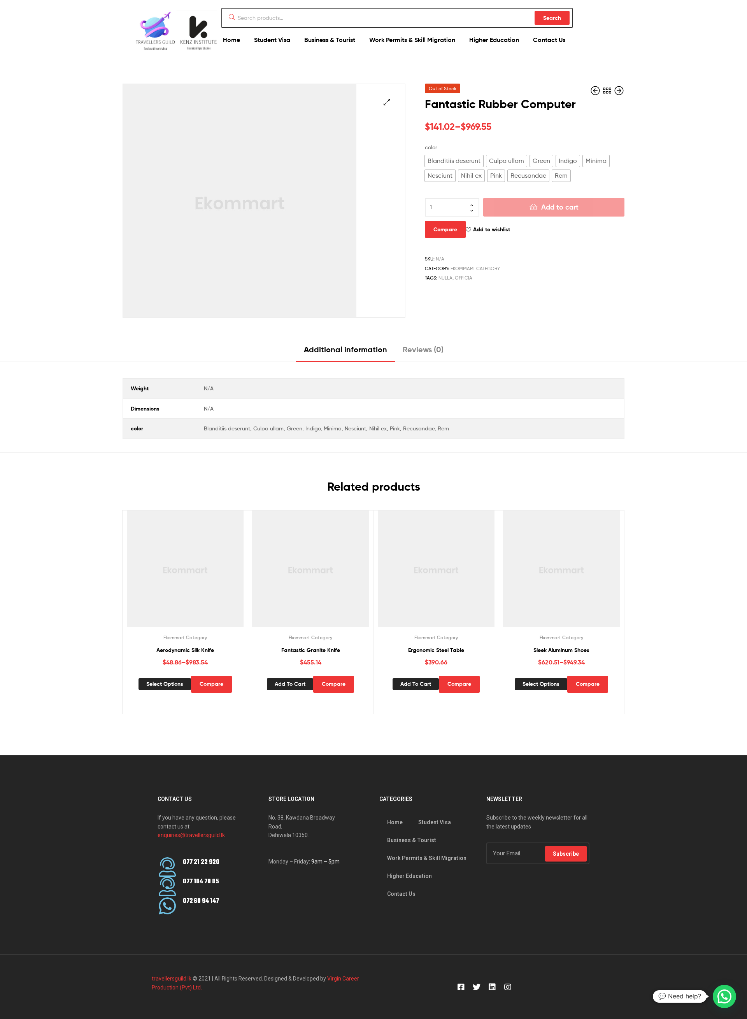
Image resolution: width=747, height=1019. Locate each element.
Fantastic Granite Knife (310, 650)
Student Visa (272, 40)
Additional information (345, 349)
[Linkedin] (492, 987)
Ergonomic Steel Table (436, 650)
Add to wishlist (491, 229)
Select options (164, 683)
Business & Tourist (329, 40)
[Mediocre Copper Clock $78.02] (619, 91)
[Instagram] (508, 987)
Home (231, 40)
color (431, 147)
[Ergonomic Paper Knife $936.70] (596, 91)
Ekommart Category (475, 268)
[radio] (454, 161)
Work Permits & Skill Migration (412, 40)
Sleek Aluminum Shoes (561, 650)
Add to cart (560, 207)
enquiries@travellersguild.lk (191, 835)
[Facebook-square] (461, 987)
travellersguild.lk (171, 978)
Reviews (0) (423, 349)
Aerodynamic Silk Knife (185, 650)
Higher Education (494, 40)
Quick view (194, 574)
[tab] (345, 352)
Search (552, 17)
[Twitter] (476, 987)
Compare (445, 229)
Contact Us (549, 40)
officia (463, 278)
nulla (445, 278)
